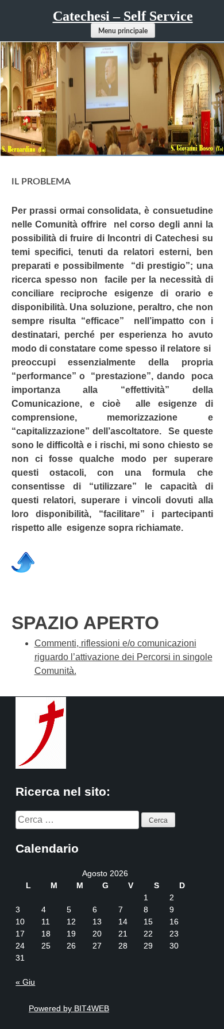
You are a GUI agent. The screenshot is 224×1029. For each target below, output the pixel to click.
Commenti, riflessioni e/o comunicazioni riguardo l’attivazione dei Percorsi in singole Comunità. (123, 657)
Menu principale (123, 31)
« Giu (25, 981)
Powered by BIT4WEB (69, 1008)
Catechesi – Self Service (123, 16)
